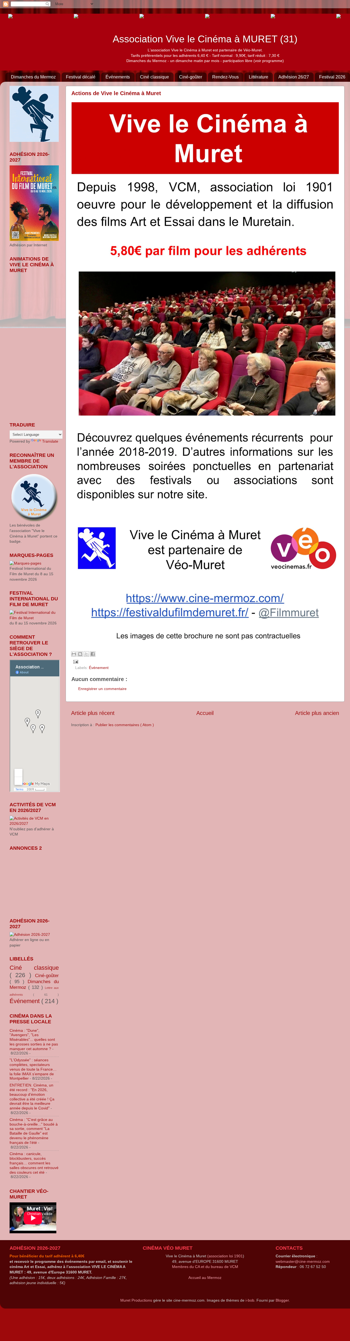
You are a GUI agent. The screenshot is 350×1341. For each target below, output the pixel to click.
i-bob (250, 1300)
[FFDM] (17, 16)
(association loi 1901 (225, 1256)
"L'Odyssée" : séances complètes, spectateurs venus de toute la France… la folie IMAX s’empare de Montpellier (33, 1069)
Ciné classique (154, 77)
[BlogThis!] (80, 654)
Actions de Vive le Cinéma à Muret (116, 93)
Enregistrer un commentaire (102, 688)
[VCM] (88, 16)
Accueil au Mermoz (204, 1277)
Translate (50, 441)
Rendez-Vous (225, 77)
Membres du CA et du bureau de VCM (205, 1266)
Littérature (258, 77)
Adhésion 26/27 (293, 77)
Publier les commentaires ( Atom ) (124, 725)
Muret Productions (136, 1300)
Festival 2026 (332, 77)
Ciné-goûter (190, 77)
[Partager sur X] (86, 654)
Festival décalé (80, 77)
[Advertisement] (37, 881)
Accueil (205, 713)
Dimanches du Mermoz (33, 77)
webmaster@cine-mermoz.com (303, 1261)
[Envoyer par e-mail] (74, 654)
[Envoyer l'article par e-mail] (74, 661)
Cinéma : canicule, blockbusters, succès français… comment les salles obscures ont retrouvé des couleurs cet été (34, 1163)
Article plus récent (93, 713)
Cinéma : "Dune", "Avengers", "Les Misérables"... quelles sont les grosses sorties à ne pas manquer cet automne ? (34, 1039)
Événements (118, 77)
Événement (99, 667)
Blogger (282, 1300)
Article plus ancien (317, 713)
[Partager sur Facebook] (92, 654)
